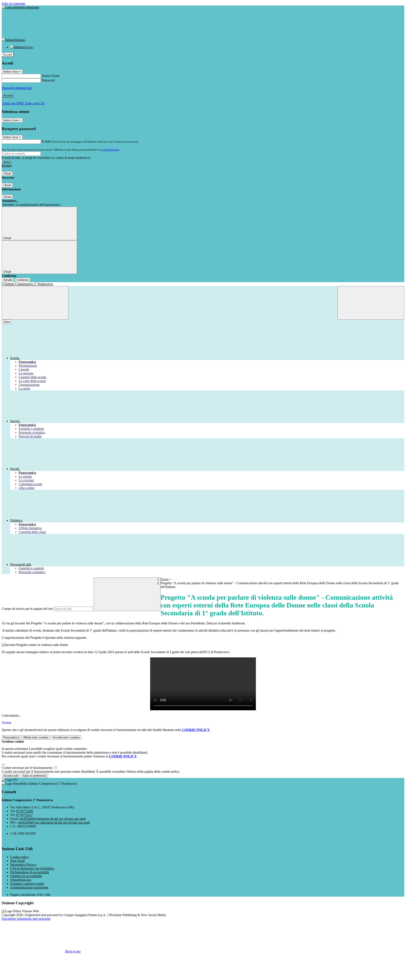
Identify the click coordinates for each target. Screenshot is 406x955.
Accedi (7, 54)
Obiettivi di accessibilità (26, 876)
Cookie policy (19, 857)
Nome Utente (51, 76)
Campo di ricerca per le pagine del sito (27, 608)
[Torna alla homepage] (203, 284)
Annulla (7, 280)
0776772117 (24, 815)
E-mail (46, 141)
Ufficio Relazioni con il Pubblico (32, 868)
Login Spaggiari (110, 149)
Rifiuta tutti (36, 737)
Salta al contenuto (13, 3)
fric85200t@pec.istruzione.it (54, 822)
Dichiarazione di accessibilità (29, 872)
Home (164, 579)
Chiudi (7, 173)
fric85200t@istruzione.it (53, 818)
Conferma (23, 280)
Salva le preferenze (34, 775)
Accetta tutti (66, 737)
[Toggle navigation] (35, 303)
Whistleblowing (20, 880)
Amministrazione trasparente (29, 887)
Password (48, 80)
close (6, 321)
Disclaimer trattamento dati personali (26, 919)
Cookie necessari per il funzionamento (27, 767)
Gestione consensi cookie (27, 883)
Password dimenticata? (17, 88)
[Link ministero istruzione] (20, 7)
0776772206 (24, 811)
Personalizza (11, 737)
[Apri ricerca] (370, 303)
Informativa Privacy (23, 864)
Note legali (17, 861)
